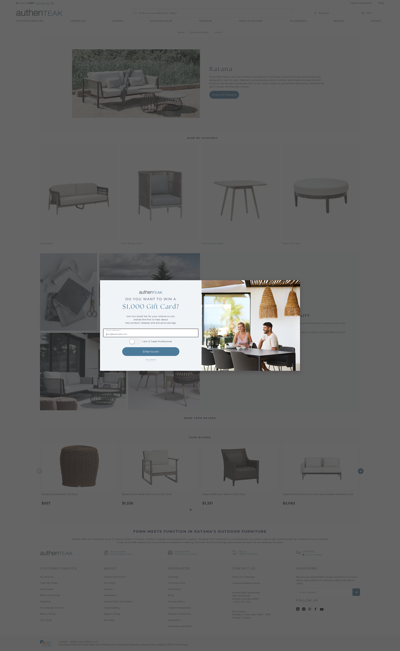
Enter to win (151, 351)
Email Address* (113, 330)
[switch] (135, 341)
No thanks (151, 359)
